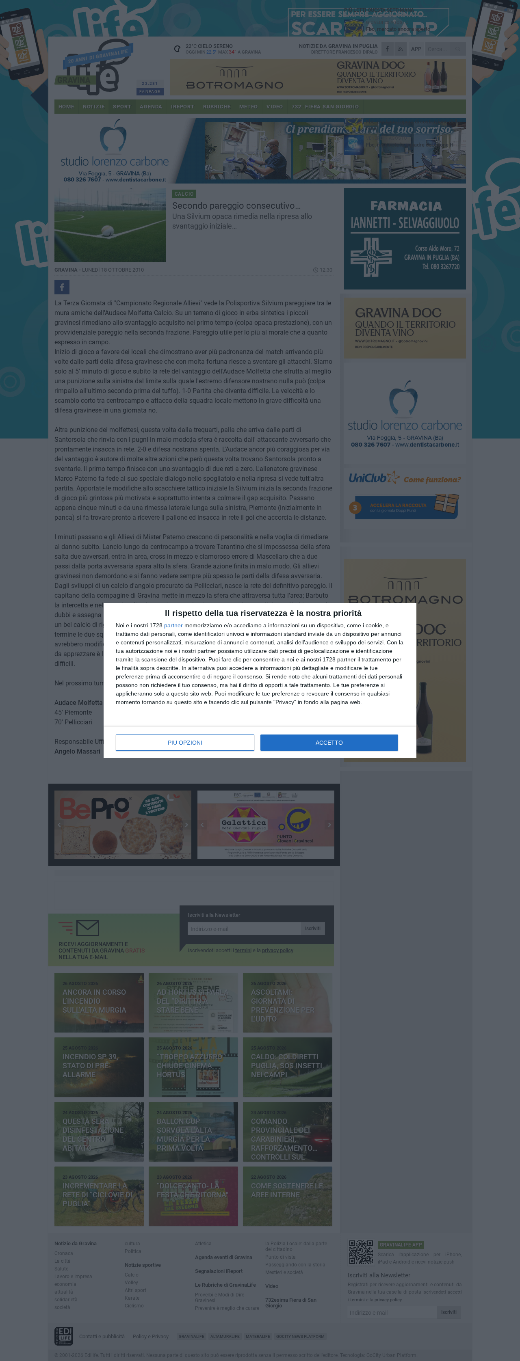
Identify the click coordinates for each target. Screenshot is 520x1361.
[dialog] (260, 680)
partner (173, 625)
